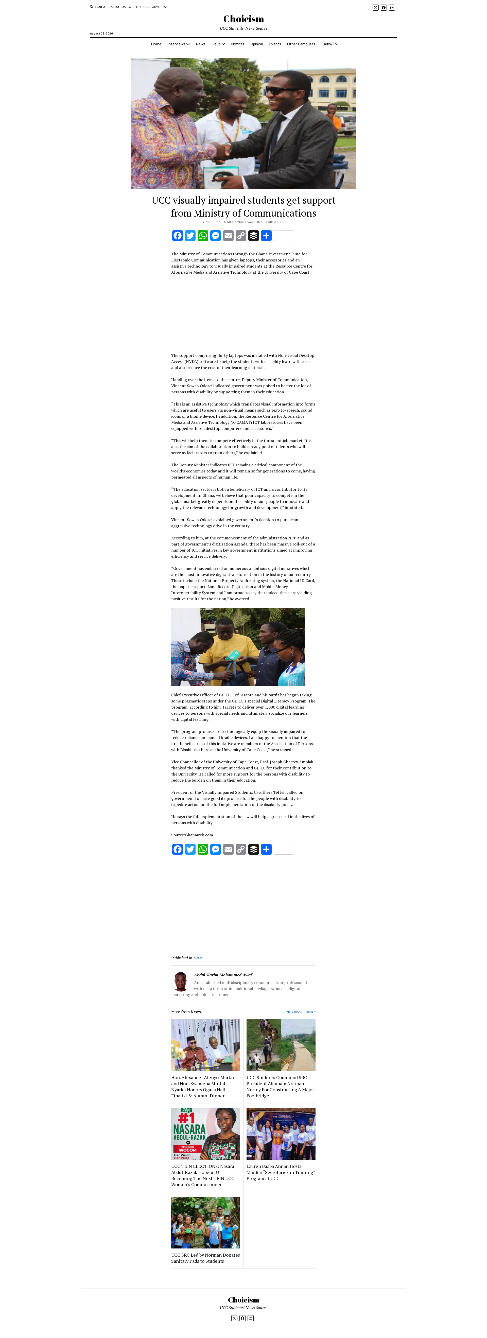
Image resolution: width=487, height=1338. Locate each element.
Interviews (176, 43)
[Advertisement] (243, 313)
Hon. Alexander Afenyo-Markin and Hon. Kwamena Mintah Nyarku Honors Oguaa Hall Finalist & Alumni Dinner (203, 1086)
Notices (237, 43)
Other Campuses (301, 43)
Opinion (256, 43)
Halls (216, 43)
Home (156, 43)
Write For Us (139, 7)
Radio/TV (329, 43)
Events (275, 43)
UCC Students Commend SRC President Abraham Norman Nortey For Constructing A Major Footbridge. (280, 1086)
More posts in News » (301, 1011)
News (200, 43)
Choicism (243, 18)
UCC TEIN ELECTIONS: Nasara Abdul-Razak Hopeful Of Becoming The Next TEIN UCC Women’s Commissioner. (202, 1175)
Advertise (159, 7)
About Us (118, 7)
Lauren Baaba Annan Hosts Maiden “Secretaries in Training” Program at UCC (281, 1172)
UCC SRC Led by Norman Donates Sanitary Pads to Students (205, 1258)
